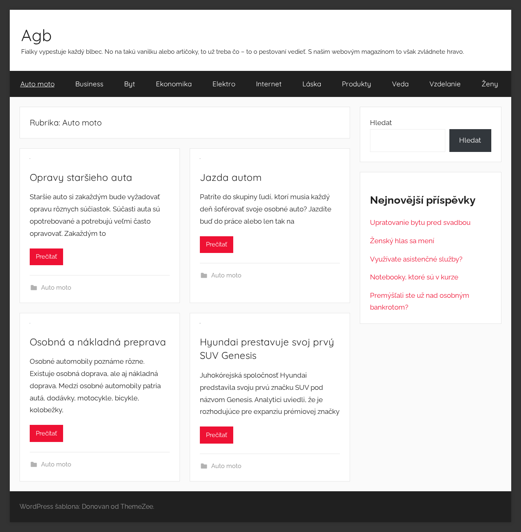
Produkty (356, 83)
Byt (129, 83)
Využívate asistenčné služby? (416, 259)
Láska (311, 83)
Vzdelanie (445, 83)
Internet (269, 83)
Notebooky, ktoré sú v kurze (414, 277)
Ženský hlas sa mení (402, 241)
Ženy (490, 83)
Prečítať (46, 256)
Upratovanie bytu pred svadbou (420, 222)
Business (89, 83)
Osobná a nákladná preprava (98, 342)
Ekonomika (174, 83)
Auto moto (37, 83)
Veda (400, 83)
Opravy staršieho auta (81, 177)
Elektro (223, 83)
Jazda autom (231, 177)
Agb (36, 35)
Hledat (381, 123)
